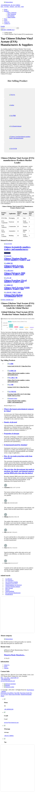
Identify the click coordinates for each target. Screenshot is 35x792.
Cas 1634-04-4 (9, 580)
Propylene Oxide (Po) (26, 693)
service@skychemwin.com (8, 681)
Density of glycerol (10, 422)
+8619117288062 (9, 735)
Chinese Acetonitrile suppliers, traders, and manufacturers (17, 248)
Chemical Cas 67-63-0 (11, 583)
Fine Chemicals (11, 14)
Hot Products (30, 690)
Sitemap (6, 668)
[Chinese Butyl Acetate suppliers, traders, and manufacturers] (12, 377)
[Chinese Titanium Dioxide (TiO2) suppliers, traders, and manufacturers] (7, 256)
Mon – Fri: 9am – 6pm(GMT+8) (9, 677)
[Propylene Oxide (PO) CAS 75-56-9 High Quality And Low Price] (11, 391)
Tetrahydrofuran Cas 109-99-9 (13, 585)
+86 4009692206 (5, 679)
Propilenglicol (9, 594)
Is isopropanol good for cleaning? (15, 445)
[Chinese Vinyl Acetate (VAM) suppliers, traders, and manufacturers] (8, 285)
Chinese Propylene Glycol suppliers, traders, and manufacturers (15, 282)
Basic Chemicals (11, 12)
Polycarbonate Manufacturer (13, 593)
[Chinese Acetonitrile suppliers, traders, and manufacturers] (8, 243)
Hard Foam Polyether (14, 694)
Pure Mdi (16, 693)
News (5, 19)
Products (6, 11)
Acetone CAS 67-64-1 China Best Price (18, 387)
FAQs (5, 20)
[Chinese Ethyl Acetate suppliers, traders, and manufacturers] (8, 263)
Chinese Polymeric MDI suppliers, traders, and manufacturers (14, 274)
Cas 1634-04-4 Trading (11, 582)
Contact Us (7, 23)
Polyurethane (11, 15)
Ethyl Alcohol (9, 588)
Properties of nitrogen (11, 433)
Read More (7, 253)
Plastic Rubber (11, 17)
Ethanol (7, 589)
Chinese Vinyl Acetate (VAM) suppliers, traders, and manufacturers (17, 289)
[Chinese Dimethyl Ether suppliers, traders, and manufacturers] (12, 398)
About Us (6, 22)
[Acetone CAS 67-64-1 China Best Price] (10, 384)
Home (5, 9)
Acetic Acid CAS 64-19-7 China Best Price (19, 366)
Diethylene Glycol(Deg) (7, 693)
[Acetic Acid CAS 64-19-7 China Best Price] (10, 363)
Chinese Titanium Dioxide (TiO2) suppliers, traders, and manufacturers (17, 260)
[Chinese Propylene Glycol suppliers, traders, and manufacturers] (7, 278)
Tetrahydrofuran (9, 591)
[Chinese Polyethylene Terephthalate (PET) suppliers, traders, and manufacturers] (12, 292)
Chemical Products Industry (12, 586)
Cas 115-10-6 (4, 694)
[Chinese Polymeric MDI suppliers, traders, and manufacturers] (8, 270)
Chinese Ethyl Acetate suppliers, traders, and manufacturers (14, 267)
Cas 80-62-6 (8, 579)
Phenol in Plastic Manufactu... (14, 655)
